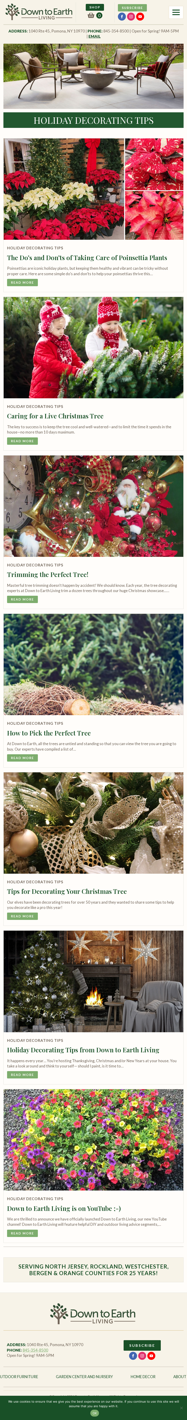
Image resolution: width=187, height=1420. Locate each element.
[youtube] (140, 17)
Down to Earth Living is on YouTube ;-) (64, 1208)
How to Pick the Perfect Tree (49, 733)
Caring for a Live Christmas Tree (55, 416)
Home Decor (143, 1376)
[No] (181, 1408)
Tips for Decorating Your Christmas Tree (67, 891)
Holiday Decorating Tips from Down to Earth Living (83, 1050)
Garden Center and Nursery (84, 1376)
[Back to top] (175, 715)
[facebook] (122, 17)
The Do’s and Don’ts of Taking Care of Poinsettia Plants (87, 257)
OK (95, 1413)
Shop (94, 7)
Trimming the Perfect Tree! (47, 574)
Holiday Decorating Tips (35, 248)
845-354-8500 (35, 1350)
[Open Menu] (176, 12)
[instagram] (131, 17)
